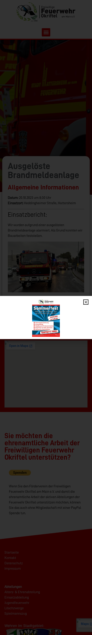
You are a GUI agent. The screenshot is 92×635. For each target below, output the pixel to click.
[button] (86, 302)
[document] (46, 317)
